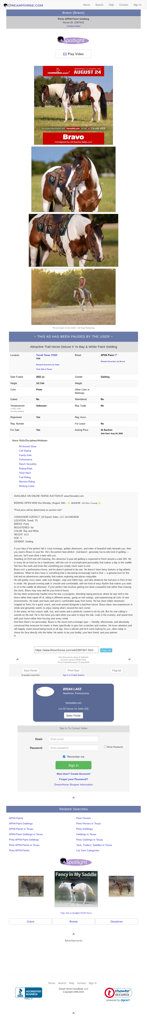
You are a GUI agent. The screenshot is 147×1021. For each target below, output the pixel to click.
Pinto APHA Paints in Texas (24, 845)
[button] (118, 994)
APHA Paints (16, 818)
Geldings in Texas (86, 834)
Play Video (75, 54)
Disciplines (117, 921)
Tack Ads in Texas (44, 369)
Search (99, 4)
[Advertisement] (75, 953)
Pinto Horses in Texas (88, 823)
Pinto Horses (83, 818)
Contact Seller (73, 26)
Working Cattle (26, 486)
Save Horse (30, 670)
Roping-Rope (25, 468)
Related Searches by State (48, 365)
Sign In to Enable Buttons (73, 675)
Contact (123, 4)
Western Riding (27, 481)
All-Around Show (27, 446)
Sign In (137, 4)
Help (111, 4)
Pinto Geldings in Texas (89, 839)
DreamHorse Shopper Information (73, 784)
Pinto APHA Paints (19, 850)
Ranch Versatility (28, 464)
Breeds (74, 921)
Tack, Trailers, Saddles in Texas (94, 845)
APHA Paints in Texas (21, 828)
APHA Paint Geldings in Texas (26, 834)
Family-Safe (25, 455)
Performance (25, 459)
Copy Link (106, 650)
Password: (36, 748)
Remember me (75, 756)
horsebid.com (74, 702)
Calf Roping (25, 450)
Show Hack (25, 472)
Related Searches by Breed (113, 361)
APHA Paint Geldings (21, 823)
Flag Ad (116, 670)
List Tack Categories (87, 850)
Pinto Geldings (84, 828)
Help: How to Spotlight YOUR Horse (76, 913)
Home (86, 4)
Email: (39, 739)
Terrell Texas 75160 (46, 355)
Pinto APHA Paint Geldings (24, 839)
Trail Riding (25, 477)
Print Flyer (73, 670)
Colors (30, 921)
